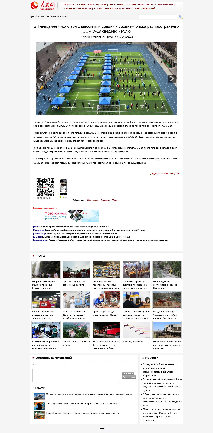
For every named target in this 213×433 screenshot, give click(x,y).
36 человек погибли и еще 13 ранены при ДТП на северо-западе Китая (106, 344)
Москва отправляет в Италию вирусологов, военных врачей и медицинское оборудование (89, 394)
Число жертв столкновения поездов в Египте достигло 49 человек (167, 344)
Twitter (115, 200)
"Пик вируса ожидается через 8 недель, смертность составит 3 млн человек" (83, 403)
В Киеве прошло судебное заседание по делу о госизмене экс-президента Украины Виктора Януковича (136, 318)
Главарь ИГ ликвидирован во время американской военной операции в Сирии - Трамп (86, 237)
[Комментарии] (40, 240)
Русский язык (36, 17)
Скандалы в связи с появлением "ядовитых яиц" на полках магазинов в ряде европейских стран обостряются (106, 288)
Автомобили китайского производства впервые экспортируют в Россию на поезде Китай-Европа (95, 230)
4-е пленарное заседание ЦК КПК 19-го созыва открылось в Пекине (75, 227)
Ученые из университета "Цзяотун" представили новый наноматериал (75, 314)
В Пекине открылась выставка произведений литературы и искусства (135, 284)
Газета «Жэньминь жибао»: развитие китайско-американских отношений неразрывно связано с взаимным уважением (108, 240)
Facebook (105, 200)
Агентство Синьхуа (102, 37)
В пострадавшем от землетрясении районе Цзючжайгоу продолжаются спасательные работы (165, 288)
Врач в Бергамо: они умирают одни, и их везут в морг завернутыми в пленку (82, 413)
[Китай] (36, 227)
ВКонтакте (93, 200)
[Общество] (39, 233)
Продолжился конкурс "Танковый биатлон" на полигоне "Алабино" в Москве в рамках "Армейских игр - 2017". (165, 318)
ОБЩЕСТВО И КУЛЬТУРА (55, 17)
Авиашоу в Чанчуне (133, 341)
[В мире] (37, 237)
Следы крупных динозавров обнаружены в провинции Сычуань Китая (81, 233)
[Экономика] (39, 230)
